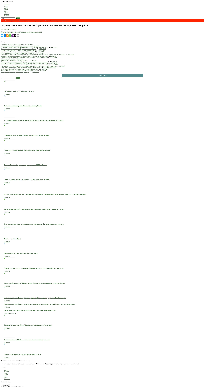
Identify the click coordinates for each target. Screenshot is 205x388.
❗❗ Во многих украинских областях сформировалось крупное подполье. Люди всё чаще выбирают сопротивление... (35, 20)
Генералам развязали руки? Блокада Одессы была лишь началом (18, 50)
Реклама (6, 373)
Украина (6, 12)
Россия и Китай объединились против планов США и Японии (18, 51)
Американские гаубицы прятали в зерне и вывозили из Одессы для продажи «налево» (24, 57)
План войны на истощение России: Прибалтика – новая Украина (18, 49)
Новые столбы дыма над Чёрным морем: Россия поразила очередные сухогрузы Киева (24, 63)
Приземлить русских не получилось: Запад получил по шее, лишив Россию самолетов (24, 62)
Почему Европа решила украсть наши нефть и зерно (15, 72)
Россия (6, 9)
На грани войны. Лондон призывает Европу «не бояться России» (19, 53)
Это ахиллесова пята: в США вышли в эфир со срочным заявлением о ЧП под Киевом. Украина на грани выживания (33, 54)
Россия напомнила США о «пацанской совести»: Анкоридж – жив (19, 70)
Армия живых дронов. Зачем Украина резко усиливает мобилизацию (19, 69)
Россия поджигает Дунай (7, 59)
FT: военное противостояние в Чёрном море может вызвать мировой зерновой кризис (24, 47)
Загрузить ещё (102, 75)
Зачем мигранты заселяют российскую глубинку (14, 60)
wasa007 (14, 29)
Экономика (7, 15)
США (5, 11)
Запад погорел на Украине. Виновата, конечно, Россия (16, 46)
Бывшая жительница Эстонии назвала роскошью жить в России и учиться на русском (24, 56)
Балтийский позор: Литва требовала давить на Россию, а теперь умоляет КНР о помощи (25, 64)
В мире (6, 8)
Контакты (6, 4)
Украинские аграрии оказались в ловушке (12, 44)
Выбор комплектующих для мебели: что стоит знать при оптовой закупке (21, 67)
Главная (6, 6)
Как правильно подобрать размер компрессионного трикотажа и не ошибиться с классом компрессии (28, 66)
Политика (6, 14)
